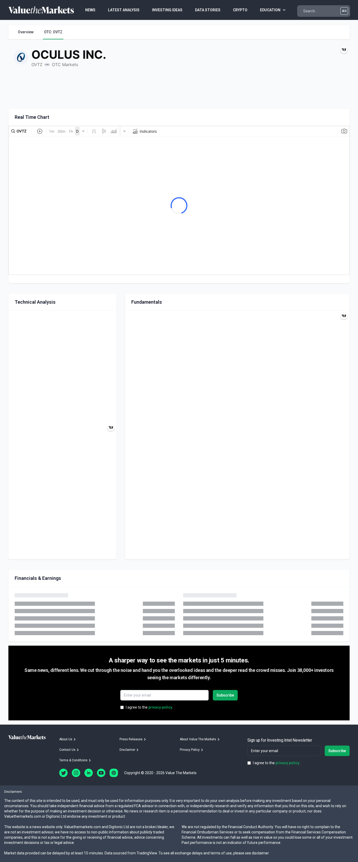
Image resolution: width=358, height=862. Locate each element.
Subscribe (225, 695)
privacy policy (160, 707)
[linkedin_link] (88, 773)
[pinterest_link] (114, 773)
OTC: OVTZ (53, 32)
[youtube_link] (101, 773)
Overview (26, 32)
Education (270, 10)
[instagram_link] (76, 773)
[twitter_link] (63, 773)
